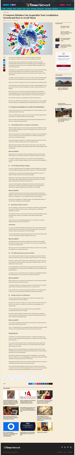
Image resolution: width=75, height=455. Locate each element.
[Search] (70, 9)
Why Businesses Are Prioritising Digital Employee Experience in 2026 (27, 433)
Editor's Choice (6, 12)
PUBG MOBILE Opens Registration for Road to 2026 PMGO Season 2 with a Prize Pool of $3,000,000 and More (27, 409)
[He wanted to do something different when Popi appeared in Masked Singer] (57, 46)
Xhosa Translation (23, 379)
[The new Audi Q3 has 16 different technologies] (63, 82)
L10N (33, 377)
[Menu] (72, 9)
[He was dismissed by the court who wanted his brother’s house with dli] (63, 112)
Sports (28, 8)
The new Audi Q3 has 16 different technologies (63, 88)
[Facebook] (4, 60)
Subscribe (62, 4)
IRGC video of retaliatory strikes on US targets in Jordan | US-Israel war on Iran (66, 32)
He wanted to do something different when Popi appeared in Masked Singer (66, 46)
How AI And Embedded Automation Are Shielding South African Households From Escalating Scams (10, 434)
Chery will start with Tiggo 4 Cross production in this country (66, 39)
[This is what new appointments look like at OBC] (63, 97)
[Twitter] (4, 63)
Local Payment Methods (39, 377)
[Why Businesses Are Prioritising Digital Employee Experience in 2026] (28, 426)
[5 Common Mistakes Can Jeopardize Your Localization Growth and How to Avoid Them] (28, 38)
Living (24, 8)
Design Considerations (8, 377)
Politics (14, 8)
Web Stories (5, 4)
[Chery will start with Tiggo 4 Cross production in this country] (57, 39)
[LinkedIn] (4, 65)
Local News (9, 8)
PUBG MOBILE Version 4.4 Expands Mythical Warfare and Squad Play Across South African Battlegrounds (44, 418)
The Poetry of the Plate (42, 432)
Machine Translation (7, 379)
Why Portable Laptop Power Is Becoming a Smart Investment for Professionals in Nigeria (10, 417)
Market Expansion (16, 379)
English (69, 4)
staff (5, 20)
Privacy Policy (63, 69)
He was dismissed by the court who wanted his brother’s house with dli (64, 120)
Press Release (48, 8)
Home (4, 8)
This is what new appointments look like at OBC (64, 104)
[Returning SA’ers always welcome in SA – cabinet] (57, 27)
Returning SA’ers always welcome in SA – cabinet (65, 27)
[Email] (4, 70)
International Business (27, 377)
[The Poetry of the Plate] (45, 426)
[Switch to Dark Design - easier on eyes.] (68, 8)
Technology (33, 8)
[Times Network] (38, 5)
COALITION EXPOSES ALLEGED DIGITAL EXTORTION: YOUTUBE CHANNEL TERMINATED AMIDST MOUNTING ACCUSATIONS (10, 402)
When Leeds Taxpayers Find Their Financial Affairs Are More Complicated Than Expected (28, 402)
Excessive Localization (17, 377)
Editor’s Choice (40, 8)
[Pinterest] (4, 68)
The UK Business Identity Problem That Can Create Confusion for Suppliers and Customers (44, 402)
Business (20, 8)
